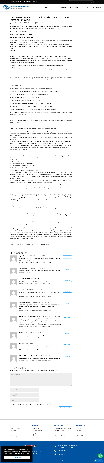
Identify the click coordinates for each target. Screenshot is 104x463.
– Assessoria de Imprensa (83, 434)
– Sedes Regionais (15, 436)
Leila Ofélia (15, 23)
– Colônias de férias (37, 432)
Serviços (62, 7)
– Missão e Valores (15, 428)
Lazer (69, 7)
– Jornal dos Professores (82, 432)
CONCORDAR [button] (17, 457)
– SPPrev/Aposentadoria (60, 432)
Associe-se (99, 461)
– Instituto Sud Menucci (60, 434)
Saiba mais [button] (26, 453)
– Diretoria (13, 430)
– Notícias (78, 428)
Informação (89, 7)
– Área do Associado (37, 430)
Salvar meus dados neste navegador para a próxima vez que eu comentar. (32, 404)
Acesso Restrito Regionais (16, 1)
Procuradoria (31, 23)
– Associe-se (35, 428)
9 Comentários (40, 23)
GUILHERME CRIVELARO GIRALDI (29, 279)
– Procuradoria (36, 436)
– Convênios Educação (60, 436)
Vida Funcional (27, 1)
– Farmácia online (59, 430)
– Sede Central (14, 432)
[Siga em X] (35, 446)
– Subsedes (13, 434)
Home (46, 7)
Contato (98, 7)
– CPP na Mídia (80, 436)
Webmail (34, 1)
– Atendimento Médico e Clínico (62, 428)
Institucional (53, 7)
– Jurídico (34, 434)
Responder (67, 257)
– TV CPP (78, 430)
